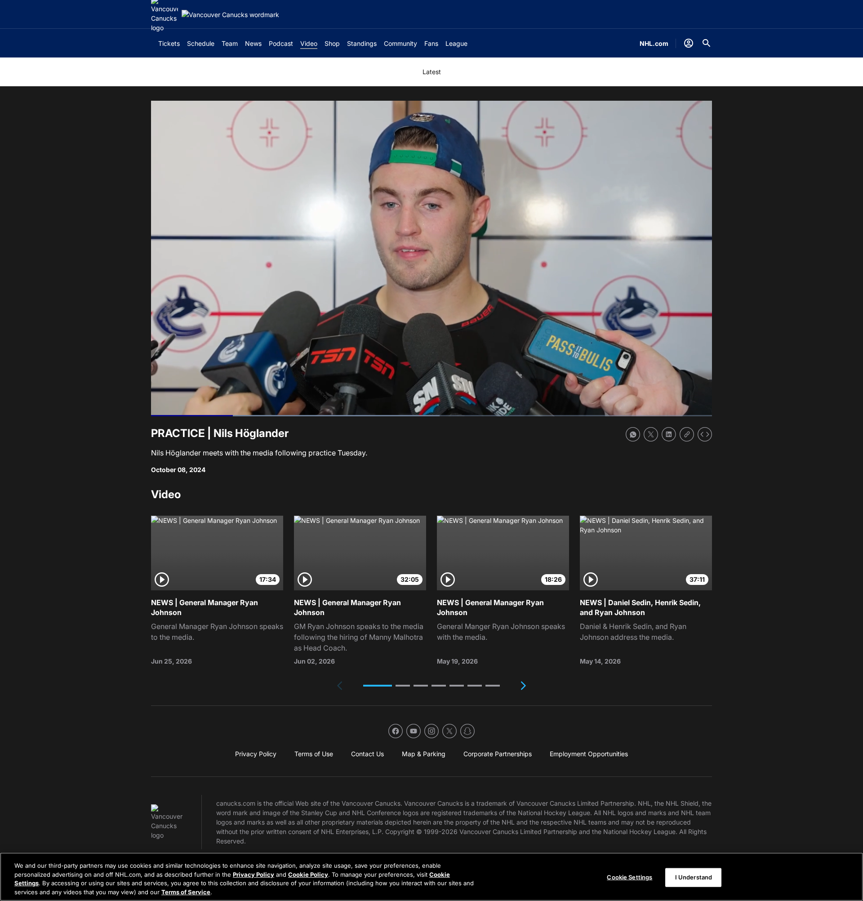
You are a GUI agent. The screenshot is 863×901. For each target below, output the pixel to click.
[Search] (706, 43)
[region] (431, 876)
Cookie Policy (308, 874)
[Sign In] (688, 43)
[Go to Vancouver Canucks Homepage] (230, 14)
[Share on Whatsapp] (633, 434)
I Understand (693, 877)
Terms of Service (185, 891)
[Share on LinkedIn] (669, 434)
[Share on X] (651, 434)
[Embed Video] (705, 434)
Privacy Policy (253, 874)
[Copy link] (687, 434)
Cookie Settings (629, 877)
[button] (377, 686)
